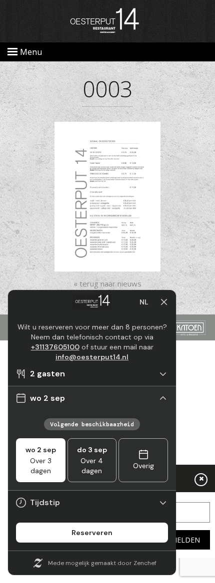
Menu (31, 51)
